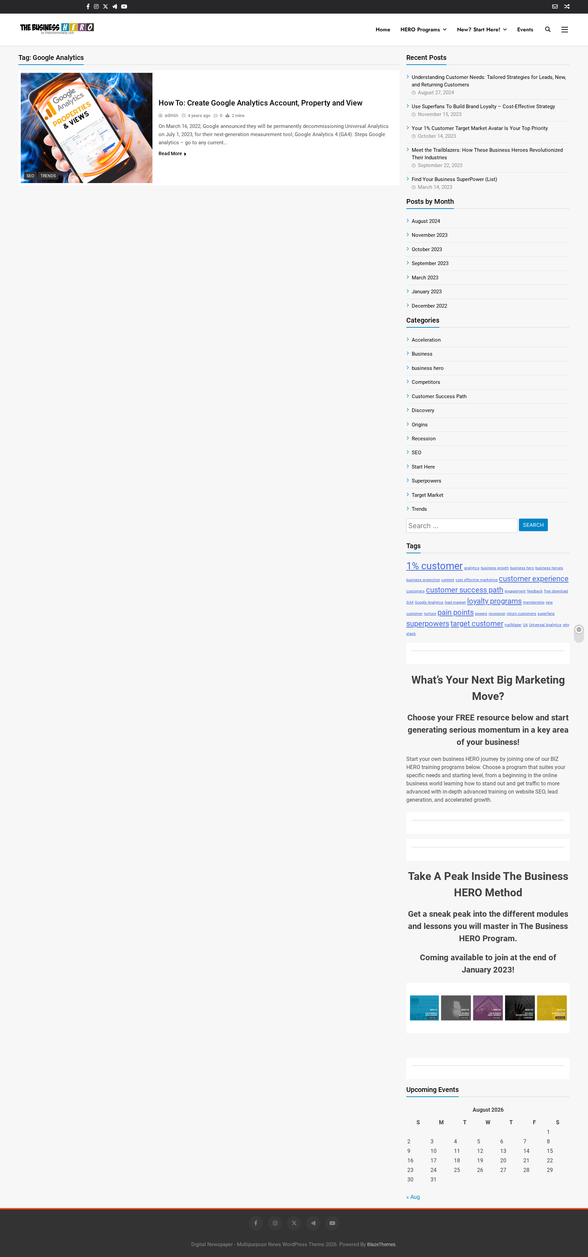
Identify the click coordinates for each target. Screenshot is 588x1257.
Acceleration (426, 340)
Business (422, 354)
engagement (515, 591)
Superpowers (426, 481)
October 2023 (427, 249)
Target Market (427, 495)
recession (497, 613)
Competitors (426, 382)
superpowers (427, 623)
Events (525, 29)
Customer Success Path (439, 396)
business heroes (549, 568)
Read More (170, 153)
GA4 (409, 602)
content (447, 580)
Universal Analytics (545, 625)
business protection (423, 580)
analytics (471, 568)
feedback (535, 591)
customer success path (464, 590)
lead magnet (455, 602)
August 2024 (426, 221)
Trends (48, 176)
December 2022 (429, 306)
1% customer (434, 566)
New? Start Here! (478, 29)
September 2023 (430, 263)
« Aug (413, 1197)
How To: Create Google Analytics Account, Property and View (260, 103)
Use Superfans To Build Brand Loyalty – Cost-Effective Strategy (483, 106)
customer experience (534, 578)
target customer (477, 623)
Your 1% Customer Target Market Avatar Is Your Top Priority (480, 128)
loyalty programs (494, 601)
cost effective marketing (476, 580)
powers (481, 613)
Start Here (423, 467)
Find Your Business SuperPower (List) (454, 179)
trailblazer (513, 625)
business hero (428, 368)
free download (556, 591)
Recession (424, 439)
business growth (495, 568)
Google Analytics (429, 602)
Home (383, 29)
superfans (546, 613)
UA (525, 625)
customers (415, 591)
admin (171, 115)
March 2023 (425, 278)
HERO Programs (420, 29)
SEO (30, 176)
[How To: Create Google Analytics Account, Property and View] (86, 128)
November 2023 (429, 235)
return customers (521, 613)
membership (533, 602)
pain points (456, 612)
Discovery (423, 410)
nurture (430, 613)
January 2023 (427, 292)
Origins (420, 425)
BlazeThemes (381, 1244)
